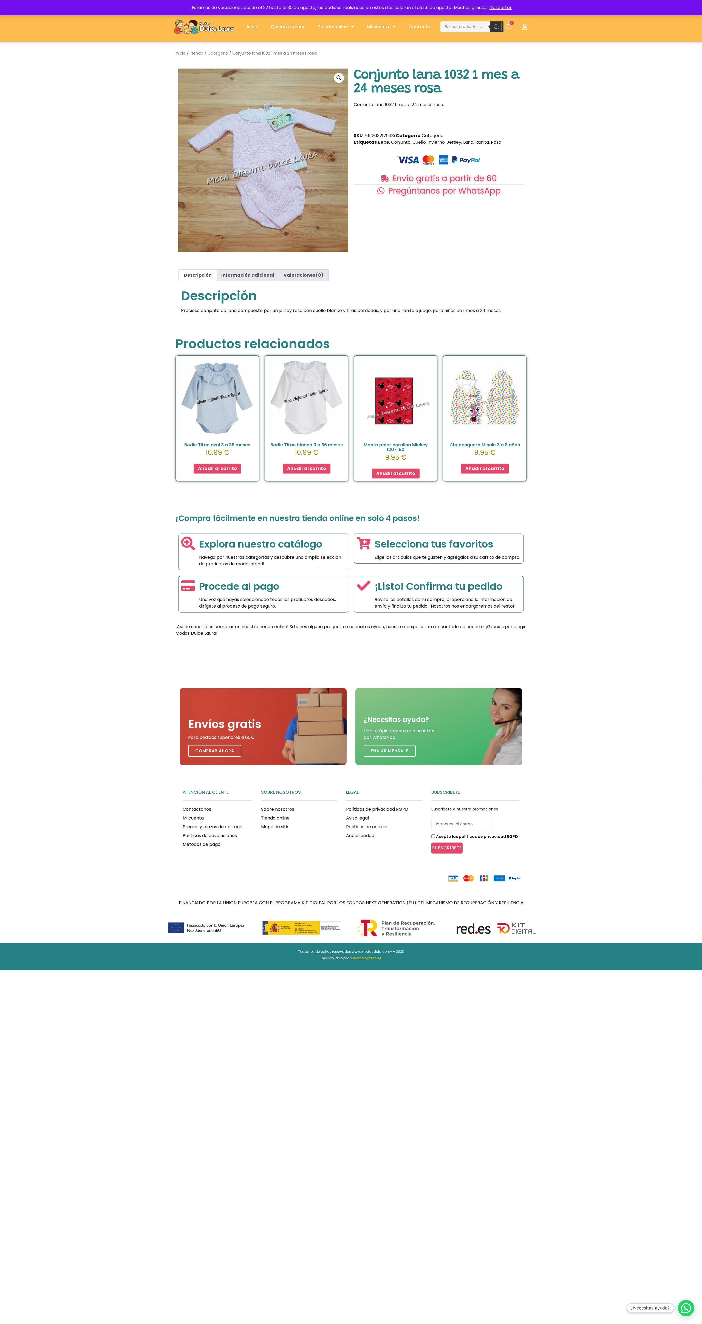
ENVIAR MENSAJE (390, 751)
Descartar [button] (500, 7)
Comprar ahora (214, 751)
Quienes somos (288, 27)
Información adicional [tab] (247, 275)
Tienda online (333, 27)
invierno (436, 142)
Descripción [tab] (198, 275)
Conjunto (401, 142)
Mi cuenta (378, 27)
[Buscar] (496, 26)
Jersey (454, 142)
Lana (468, 142)
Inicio (253, 27)
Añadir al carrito (217, 468)
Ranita (482, 142)
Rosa (496, 142)
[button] (339, 78)
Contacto (420, 27)
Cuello (419, 142)
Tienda (196, 53)
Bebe (383, 142)
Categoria (218, 53)
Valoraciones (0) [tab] (303, 275)
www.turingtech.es (365, 958)
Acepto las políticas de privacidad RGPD (477, 836)
